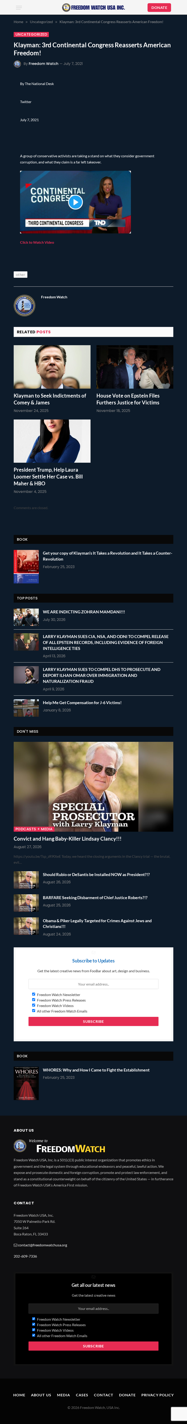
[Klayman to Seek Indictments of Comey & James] (52, 367)
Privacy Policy (157, 1395)
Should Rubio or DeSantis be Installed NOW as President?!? (96, 874)
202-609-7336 (25, 1256)
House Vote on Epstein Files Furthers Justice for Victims (128, 399)
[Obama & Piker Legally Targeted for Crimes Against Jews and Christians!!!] (27, 926)
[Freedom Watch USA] (93, 7)
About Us (41, 1395)
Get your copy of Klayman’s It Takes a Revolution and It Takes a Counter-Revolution (107, 555)
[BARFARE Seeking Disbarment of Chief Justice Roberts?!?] (27, 903)
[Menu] (19, 8)
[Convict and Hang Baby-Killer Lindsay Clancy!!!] (93, 787)
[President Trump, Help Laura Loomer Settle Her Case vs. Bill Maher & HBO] (52, 441)
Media (63, 1395)
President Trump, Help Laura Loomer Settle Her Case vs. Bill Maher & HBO (48, 476)
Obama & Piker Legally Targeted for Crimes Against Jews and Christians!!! (97, 923)
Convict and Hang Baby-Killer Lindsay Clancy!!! (68, 839)
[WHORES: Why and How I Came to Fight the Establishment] (26, 1083)
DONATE (159, 7)
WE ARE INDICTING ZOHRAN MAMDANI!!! (84, 611)
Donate (127, 1395)
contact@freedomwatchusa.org (42, 1245)
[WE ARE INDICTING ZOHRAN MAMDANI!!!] (27, 617)
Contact (103, 1395)
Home (19, 1395)
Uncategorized (31, 34)
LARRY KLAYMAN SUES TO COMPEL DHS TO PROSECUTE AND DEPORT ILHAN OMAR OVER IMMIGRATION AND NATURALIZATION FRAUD (101, 675)
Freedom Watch (43, 63)
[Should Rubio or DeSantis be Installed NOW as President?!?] (27, 880)
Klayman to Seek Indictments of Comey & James (50, 399)
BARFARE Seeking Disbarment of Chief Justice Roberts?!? (95, 897)
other (20, 274)
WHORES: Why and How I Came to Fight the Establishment (96, 1069)
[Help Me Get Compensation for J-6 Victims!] (27, 708)
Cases (82, 1395)
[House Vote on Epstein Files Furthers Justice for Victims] (134, 367)
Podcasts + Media (34, 829)
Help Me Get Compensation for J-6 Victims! (82, 702)
